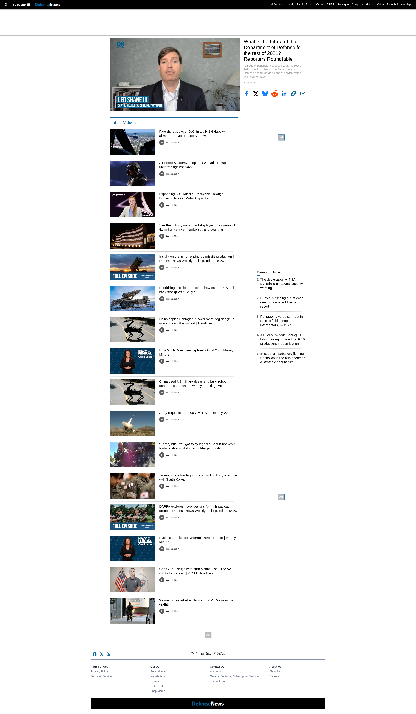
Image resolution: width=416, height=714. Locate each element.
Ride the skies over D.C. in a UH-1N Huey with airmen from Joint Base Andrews (193, 134)
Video (380, 4)
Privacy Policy (100, 671)
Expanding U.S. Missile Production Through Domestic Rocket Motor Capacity (191, 196)
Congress (357, 4)
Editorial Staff (218, 681)
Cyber (320, 4)
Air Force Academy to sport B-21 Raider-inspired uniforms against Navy (195, 165)
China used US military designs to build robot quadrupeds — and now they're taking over (192, 384)
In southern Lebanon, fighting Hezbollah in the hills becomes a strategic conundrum (282, 358)
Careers (274, 676)
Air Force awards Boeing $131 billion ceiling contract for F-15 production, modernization (282, 339)
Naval (299, 4)
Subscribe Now (159, 671)
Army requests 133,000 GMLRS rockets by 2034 (195, 413)
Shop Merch (157, 691)
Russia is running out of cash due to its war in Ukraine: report (281, 302)
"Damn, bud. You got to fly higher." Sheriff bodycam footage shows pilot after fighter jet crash (197, 446)
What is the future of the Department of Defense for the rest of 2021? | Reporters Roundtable (273, 50)
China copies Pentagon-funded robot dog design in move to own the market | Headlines (196, 321)
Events (154, 681)
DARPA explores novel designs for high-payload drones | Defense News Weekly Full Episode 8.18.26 (198, 509)
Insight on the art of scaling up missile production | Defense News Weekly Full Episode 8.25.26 (196, 259)
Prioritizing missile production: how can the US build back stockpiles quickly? (197, 290)
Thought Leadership (399, 4)
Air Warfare (277, 4)
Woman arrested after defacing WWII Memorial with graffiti (197, 602)
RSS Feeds (157, 686)
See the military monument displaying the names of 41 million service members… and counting (197, 227)
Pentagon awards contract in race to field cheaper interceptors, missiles (281, 321)
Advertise (215, 671)
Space (309, 4)
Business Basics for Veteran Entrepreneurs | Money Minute (197, 540)
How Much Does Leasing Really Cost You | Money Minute (196, 352)
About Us (275, 671)
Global (370, 4)
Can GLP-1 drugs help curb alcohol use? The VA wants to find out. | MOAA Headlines (195, 571)
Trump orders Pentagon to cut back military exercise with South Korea (198, 477)
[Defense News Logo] (47, 5)
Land (290, 4)
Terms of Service (101, 676)
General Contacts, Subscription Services (235, 676)
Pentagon (343, 4)
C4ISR (330, 4)
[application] (175, 74)
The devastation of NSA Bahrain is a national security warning (281, 284)
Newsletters (157, 676)
